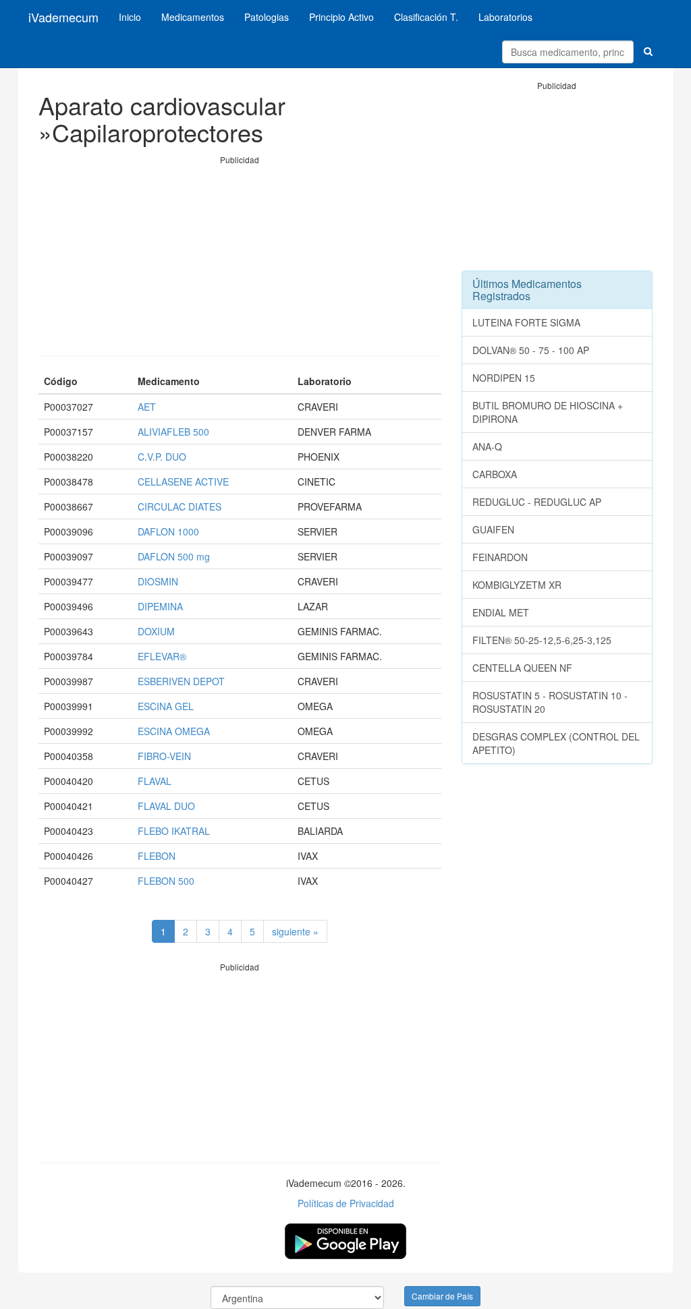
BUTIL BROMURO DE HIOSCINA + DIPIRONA (547, 412)
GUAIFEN (493, 529)
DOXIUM (156, 631)
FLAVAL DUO (166, 806)
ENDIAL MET (500, 612)
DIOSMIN (158, 581)
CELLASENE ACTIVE (183, 481)
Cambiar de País (442, 1296)
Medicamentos (192, 17)
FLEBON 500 (166, 881)
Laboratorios (505, 17)
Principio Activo (341, 17)
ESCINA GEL (166, 706)
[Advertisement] (240, 260)
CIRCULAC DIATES (179, 506)
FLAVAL (154, 781)
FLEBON (156, 856)
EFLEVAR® (162, 656)
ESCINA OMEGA (174, 731)
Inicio (130, 17)
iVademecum (63, 17)
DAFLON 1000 (168, 531)
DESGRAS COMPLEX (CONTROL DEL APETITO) (556, 743)
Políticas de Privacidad (346, 1203)
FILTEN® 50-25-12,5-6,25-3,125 (541, 640)
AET (147, 406)
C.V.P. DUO (162, 456)
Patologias (266, 17)
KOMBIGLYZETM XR (516, 584)
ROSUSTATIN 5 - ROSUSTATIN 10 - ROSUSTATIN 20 (550, 702)
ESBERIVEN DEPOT (181, 681)
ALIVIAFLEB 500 (173, 431)
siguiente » (295, 931)
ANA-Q (487, 446)
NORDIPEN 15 (503, 377)
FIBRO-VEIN (164, 756)
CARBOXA (494, 474)
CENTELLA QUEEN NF (522, 667)
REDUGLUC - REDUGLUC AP (536, 501)
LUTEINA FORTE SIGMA (526, 322)
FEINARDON (500, 557)
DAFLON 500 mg (174, 556)
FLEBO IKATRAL (174, 831)
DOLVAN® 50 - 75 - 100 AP (530, 350)
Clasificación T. (426, 17)
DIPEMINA (160, 606)
